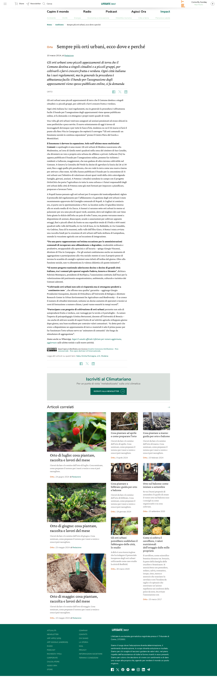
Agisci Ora (138, 12)
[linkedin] (143, 669)
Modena (104, 356)
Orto (50, 47)
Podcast (111, 12)
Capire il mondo (58, 12)
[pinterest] (122, 669)
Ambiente (51, 18)
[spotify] (127, 669)
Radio (87, 12)
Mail (81, 646)
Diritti (64, 18)
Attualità (51, 630)
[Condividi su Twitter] (119, 91)
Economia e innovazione (98, 18)
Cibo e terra (143, 18)
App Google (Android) (57, 642)
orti (98, 356)
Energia (77, 18)
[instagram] (138, 669)
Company (83, 630)
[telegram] (148, 669)
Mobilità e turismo (124, 18)
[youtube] (133, 669)
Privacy (82, 650)
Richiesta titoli (54, 654)
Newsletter (35, 3)
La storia (83, 642)
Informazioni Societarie (90, 654)
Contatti (83, 634)
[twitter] (117, 669)
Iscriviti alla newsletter (106, 391)
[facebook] (112, 669)
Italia (78, 356)
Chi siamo (83, 638)
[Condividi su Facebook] (113, 91)
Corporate (52, 658)
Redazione (69, 55)
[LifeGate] (108, 3)
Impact (165, 12)
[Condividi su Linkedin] (125, 91)
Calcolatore (53, 662)
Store (21, 3)
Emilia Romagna (89, 356)
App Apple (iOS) (54, 638)
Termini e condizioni (88, 658)
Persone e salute (162, 18)
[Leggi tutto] (168, 407)
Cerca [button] (49, 3)
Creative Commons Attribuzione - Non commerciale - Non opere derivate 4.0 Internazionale (88, 350)
